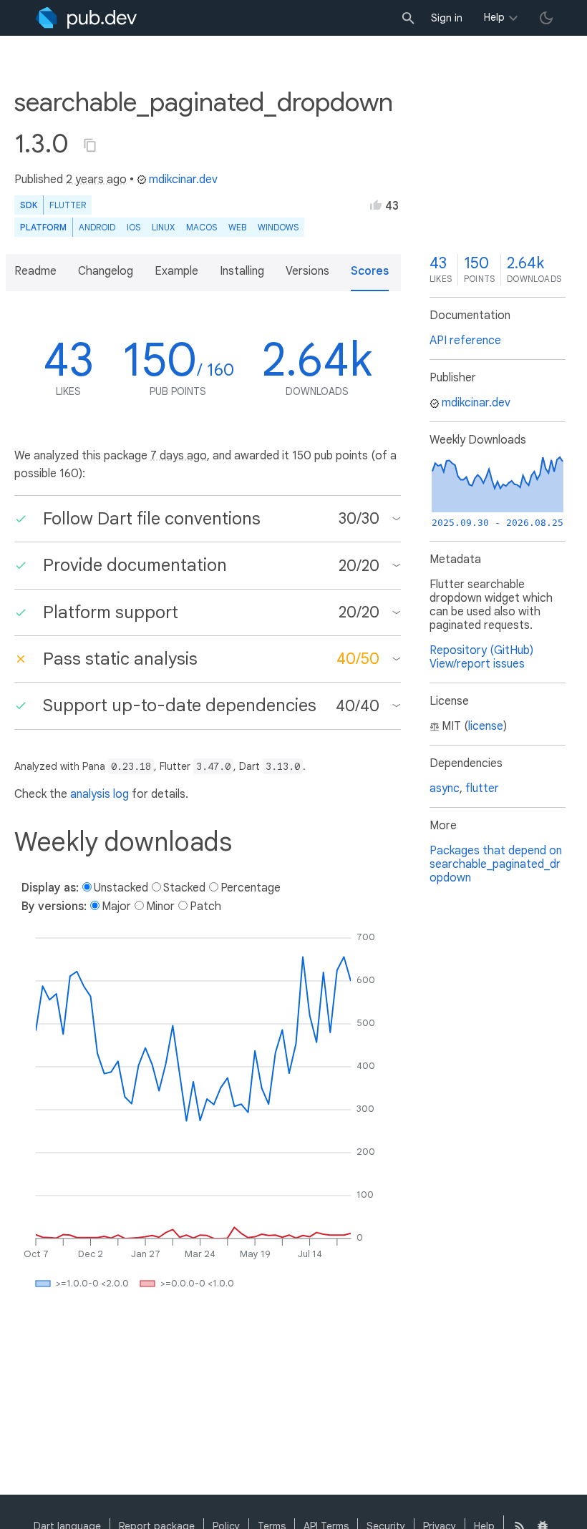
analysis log (99, 794)
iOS (133, 227)
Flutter (67, 205)
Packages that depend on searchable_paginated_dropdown (496, 864)
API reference (465, 340)
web (237, 227)
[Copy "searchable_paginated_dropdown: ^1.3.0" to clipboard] (90, 145)
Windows (278, 227)
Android (97, 227)
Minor (160, 906)
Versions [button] (307, 271)
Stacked (184, 888)
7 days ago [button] (178, 456)
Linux (163, 227)
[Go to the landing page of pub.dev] (86, 18)
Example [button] (176, 271)
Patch (205, 906)
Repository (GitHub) (481, 650)
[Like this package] (375, 204)
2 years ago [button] (96, 179)
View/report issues (477, 664)
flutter (482, 788)
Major (116, 906)
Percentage (250, 888)
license (485, 726)
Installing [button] (242, 271)
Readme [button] (35, 271)
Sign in (446, 17)
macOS (201, 227)
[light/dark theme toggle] (546, 17)
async (445, 788)
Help (494, 17)
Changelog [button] (105, 271)
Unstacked (121, 888)
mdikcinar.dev (183, 179)
